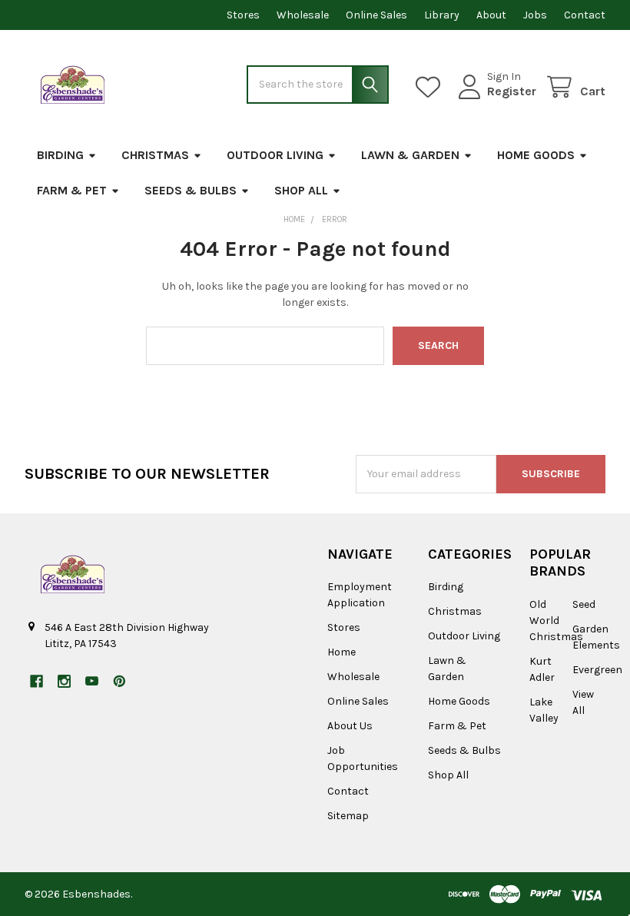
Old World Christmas (556, 620)
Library (441, 15)
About (491, 15)
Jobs (535, 15)
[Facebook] (36, 681)
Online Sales (376, 15)
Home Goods (536, 155)
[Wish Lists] (431, 87)
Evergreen (597, 669)
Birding (60, 155)
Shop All (301, 190)
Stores (243, 15)
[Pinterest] (119, 681)
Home (341, 652)
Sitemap (348, 815)
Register (511, 91)
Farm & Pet (72, 190)
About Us (350, 725)
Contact (584, 15)
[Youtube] (92, 681)
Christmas (155, 155)
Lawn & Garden (410, 155)
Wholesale (303, 15)
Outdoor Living (275, 155)
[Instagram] (64, 681)
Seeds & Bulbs (190, 190)
